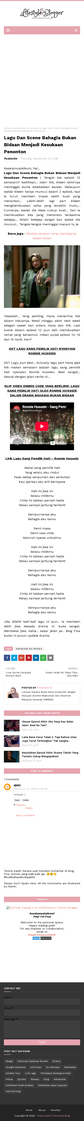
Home (7, 128)
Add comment (25, 815)
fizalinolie (10, 158)
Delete (26, 800)
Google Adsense (15, 1067)
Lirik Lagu (30, 1073)
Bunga (9, 1061)
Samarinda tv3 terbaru (26, 128)
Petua (9, 1079)
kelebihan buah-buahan (19, 1085)
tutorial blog (13, 1091)
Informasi (35, 1067)
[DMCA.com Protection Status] (42, 939)
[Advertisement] (42, 79)
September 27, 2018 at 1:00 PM (30, 789)
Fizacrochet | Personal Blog (54, 1115)
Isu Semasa (53, 1067)
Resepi (35, 1079)
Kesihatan (70, 1067)
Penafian (56, 1110)
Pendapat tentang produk (56, 1073)
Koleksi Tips (13, 1073)
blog (46, 1079)
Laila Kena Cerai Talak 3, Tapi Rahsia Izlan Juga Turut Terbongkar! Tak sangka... (49, 739)
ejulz (17, 785)
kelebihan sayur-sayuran (52, 1085)
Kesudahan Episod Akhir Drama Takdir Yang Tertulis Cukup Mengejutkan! (50, 754)
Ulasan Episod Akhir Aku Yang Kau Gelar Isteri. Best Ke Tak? (47, 723)
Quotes (21, 1079)
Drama (56, 1061)
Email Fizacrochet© (42, 934)
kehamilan (60, 1079)
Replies (21, 804)
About (42, 1110)
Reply (17, 800)
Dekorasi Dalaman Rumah (33, 1061)
